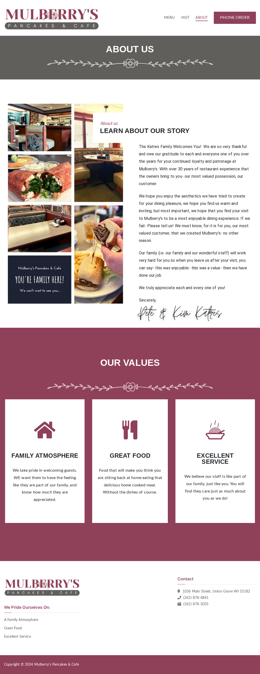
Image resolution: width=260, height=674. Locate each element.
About (202, 18)
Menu (169, 18)
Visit (185, 18)
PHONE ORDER (235, 17)
